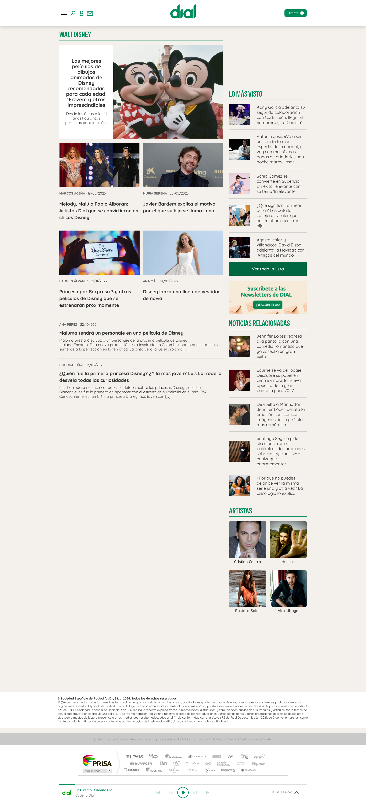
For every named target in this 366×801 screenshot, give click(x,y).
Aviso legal (152, 739)
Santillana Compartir (197, 757)
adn (243, 757)
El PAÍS (134, 757)
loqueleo (228, 769)
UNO (163, 763)
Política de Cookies (225, 739)
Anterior (158, 792)
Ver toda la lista (268, 268)
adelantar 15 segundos (195, 792)
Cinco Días (192, 763)
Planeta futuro (239, 763)
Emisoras (136, 739)
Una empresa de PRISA (97, 760)
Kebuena (254, 763)
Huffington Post (140, 763)
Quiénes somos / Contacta (110, 739)
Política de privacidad (196, 739)
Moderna (153, 769)
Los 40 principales (155, 757)
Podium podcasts (173, 769)
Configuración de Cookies (256, 739)
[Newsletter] (90, 13)
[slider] (183, 784)
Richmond (131, 769)
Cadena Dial (208, 763)
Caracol (258, 757)
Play (183, 792)
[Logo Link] (183, 11)
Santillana (174, 757)
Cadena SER (215, 757)
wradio (176, 763)
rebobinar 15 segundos (170, 792)
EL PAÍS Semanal (224, 763)
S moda (210, 769)
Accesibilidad (170, 739)
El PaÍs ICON (191, 769)
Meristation (248, 769)
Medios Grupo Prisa (97, 770)
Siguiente (207, 792)
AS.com (229, 757)
